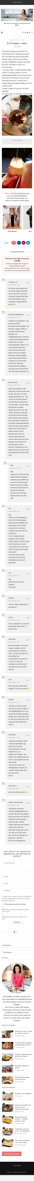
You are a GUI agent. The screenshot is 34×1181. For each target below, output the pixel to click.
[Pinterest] (18, 2)
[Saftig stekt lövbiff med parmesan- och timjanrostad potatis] (7, 1108)
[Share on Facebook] (19, 243)
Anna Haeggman (15, 802)
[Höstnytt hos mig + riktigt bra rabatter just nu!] (7, 1034)
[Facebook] (23, 32)
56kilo (17, 997)
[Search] (32, 32)
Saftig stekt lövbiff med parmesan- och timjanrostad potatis (23, 1107)
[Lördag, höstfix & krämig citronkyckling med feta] (7, 1046)
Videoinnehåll (17, 140)
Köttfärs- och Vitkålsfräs (23, 1093)
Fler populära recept (11, 1154)
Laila (10, 617)
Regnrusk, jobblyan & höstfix (22, 1067)
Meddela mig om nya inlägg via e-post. (15, 918)
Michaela (12, 786)
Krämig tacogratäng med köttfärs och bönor (23, 1055)
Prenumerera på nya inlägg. (15, 904)
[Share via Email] (28, 243)
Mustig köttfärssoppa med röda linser (22, 1078)
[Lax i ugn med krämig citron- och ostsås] (7, 1143)
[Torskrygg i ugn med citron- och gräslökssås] (7, 1132)
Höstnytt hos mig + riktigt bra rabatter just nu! (23, 1032)
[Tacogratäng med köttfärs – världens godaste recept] (7, 1120)
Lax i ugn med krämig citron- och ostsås (22, 1141)
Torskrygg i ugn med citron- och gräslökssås (22, 1130)
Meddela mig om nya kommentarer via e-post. (15, 910)
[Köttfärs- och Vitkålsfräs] (7, 1096)
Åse (11, 465)
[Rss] (20, 2)
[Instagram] (15, 2)
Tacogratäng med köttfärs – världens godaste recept (21, 1119)
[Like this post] (14, 243)
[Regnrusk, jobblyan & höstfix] (7, 1069)
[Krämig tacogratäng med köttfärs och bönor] (7, 1057)
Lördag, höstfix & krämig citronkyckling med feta (23, 1044)
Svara (27, 282)
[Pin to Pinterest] (23, 243)
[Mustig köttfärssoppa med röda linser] (7, 1080)
